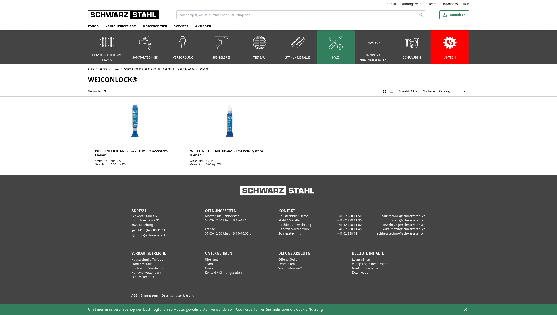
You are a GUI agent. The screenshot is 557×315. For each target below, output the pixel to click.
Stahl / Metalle (142, 264)
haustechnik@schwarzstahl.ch (403, 216)
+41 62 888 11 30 (349, 220)
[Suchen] (421, 14)
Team (432, 4)
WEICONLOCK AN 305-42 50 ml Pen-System (226, 151)
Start (91, 68)
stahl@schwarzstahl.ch (409, 220)
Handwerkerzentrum (146, 272)
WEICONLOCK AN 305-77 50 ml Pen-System (131, 151)
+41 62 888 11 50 (349, 216)
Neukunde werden (365, 268)
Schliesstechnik (142, 277)
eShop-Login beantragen (370, 264)
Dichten (204, 68)
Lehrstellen (286, 264)
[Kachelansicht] (384, 91)
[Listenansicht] (391, 91)
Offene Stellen (288, 259)
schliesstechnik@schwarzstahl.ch (401, 233)
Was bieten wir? (290, 268)
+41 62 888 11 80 (349, 225)
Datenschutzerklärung (178, 295)
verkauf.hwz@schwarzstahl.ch (404, 229)
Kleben (100, 155)
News (209, 268)
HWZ (116, 68)
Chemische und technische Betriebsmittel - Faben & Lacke (159, 68)
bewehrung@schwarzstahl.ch (404, 225)
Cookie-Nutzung (309, 309)
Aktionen (203, 25)
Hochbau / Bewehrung (147, 268)
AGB (466, 4)
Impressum (149, 295)
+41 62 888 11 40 (349, 229)
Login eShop (361, 259)
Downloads (450, 4)
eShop (93, 25)
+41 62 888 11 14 (349, 233)
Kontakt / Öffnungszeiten (405, 4)
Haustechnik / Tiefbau (147, 259)
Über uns (211, 259)
